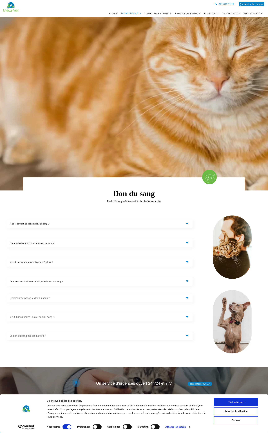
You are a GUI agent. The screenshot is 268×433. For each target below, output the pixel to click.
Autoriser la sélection (236, 411)
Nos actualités (231, 13)
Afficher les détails (175, 427)
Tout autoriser (235, 402)
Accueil (113, 13)
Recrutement (212, 13)
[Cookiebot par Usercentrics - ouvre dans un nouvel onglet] (26, 427)
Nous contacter (253, 13)
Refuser (236, 420)
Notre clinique (129, 13)
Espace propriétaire (157, 13)
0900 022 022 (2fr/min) (200, 384)
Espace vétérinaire (186, 13)
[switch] (97, 426)
